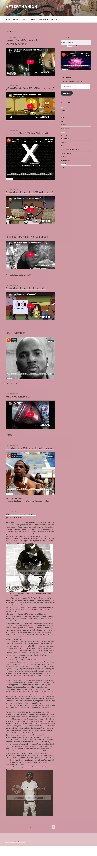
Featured (63, 121)
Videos (63, 167)
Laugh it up (64, 135)
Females (63, 124)
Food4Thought (65, 128)
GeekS (63, 131)
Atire (62, 114)
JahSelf (15, 19)
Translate (75, 46)
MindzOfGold (65, 139)
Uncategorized (65, 160)
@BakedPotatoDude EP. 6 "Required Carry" (29, 88)
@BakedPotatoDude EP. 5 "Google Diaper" (29, 192)
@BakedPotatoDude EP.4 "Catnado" (25, 288)
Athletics (63, 110)
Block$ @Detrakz (15, 332)
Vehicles (63, 164)
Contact (54, 19)
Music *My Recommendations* (70, 149)
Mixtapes (63, 142)
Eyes (24, 19)
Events (63, 117)
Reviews (63, 156)
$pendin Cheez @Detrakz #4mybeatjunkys (29, 448)
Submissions (43, 19)
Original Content (66, 153)
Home (8, 19)
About (33, 19)
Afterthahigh (21, 7)
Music (62, 146)
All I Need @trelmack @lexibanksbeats (27, 236)
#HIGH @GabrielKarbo (18, 396)
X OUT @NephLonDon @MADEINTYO (26, 132)
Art (62, 107)
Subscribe (66, 93)
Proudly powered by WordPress (15, 842)
